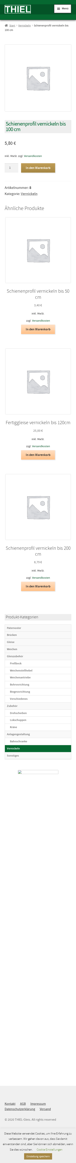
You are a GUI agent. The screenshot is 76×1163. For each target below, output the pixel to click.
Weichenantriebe (20, 677)
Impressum (38, 1104)
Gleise (10, 642)
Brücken (12, 635)
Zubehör (12, 706)
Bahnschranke (18, 741)
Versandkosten (33, 156)
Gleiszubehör (15, 656)
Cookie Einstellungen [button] (49, 1150)
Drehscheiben (18, 713)
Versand (45, 1109)
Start (12, 25)
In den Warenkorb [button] (38, 329)
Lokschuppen (18, 720)
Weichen (12, 649)
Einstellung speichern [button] (38, 1156)
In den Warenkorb (38, 168)
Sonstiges (13, 756)
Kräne (13, 727)
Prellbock (15, 663)
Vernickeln (24, 25)
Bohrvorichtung (19, 685)
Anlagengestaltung (18, 734)
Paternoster (14, 628)
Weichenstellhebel (21, 670)
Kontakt (10, 1104)
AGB (23, 1104)
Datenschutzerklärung (20, 1109)
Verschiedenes (19, 699)
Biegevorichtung (20, 692)
